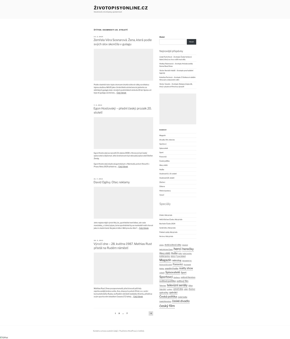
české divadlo (181, 301)
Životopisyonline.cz (121, 7)
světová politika (167, 281)
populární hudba (171, 268)
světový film (182, 281)
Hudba (161, 169)
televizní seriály (177, 285)
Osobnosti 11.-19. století (167, 174)
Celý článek (121, 93)
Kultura (173, 256)
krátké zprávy (164, 256)
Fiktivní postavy (165, 191)
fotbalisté (185, 245)
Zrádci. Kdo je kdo (165, 215)
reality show (186, 268)
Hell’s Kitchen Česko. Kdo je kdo (170, 219)
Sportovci (162, 144)
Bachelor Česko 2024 (167, 224)
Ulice (190, 286)
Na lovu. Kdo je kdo (166, 236)
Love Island (181, 256)
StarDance (177, 277)
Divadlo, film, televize (167, 140)
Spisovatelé (163, 148)
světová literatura (188, 277)
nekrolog (176, 260)
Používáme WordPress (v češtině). (132, 331)
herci (177, 249)
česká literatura (165, 301)
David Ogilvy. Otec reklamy (112, 182)
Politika (161, 268)
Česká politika (164, 161)
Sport (161, 152)
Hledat (162, 37)
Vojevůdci (162, 289)
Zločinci (162, 182)
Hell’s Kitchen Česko (166, 249)
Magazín (162, 135)
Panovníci (163, 157)
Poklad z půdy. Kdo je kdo (168, 232)
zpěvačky (163, 292)
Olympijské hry (187, 260)
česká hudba (182, 297)
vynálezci (169, 289)
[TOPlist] (4, 338)
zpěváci (173, 292)
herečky (188, 249)
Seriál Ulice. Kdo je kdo (167, 228)
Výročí (161, 195)
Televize (162, 286)
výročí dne (178, 289)
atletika (161, 245)
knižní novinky (187, 253)
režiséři (161, 273)
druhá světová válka (173, 245)
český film (167, 306)
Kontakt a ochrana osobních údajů (105, 331)
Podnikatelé (187, 264)
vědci (186, 289)
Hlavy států (163, 165)
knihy (180, 253)
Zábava (162, 186)
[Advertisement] (123, 65)
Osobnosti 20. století (166, 178)
